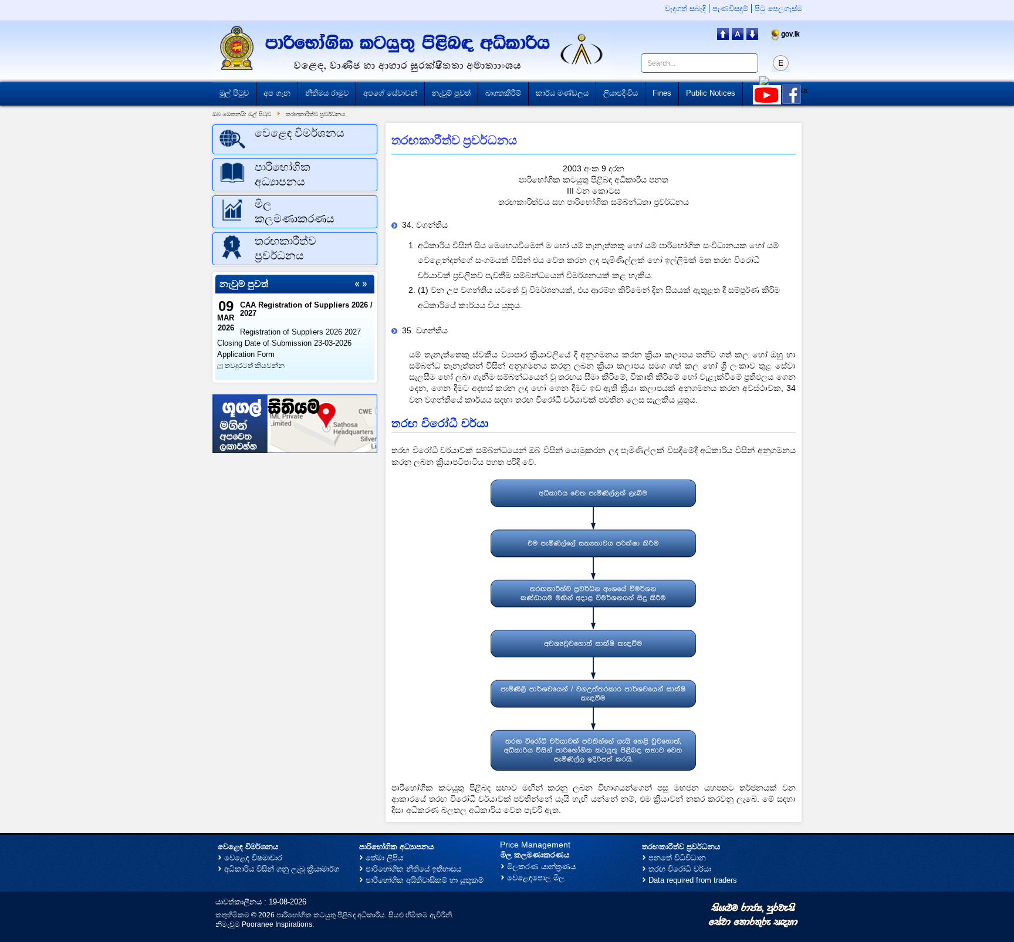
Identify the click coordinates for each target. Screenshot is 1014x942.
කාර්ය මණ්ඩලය (562, 93)
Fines (662, 93)
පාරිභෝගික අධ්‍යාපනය (396, 846)
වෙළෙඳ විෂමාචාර (253, 857)
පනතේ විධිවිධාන (677, 857)
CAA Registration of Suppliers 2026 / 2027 (306, 309)
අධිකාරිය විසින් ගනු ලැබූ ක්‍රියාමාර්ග (281, 869)
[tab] (294, 139)
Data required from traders (692, 880)
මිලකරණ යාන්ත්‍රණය (541, 866)
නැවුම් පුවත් (451, 93)
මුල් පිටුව (234, 93)
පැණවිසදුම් (730, 8)
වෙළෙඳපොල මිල (536, 877)
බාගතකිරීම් (503, 93)
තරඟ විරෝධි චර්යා (679, 869)
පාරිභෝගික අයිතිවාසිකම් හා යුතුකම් (425, 880)
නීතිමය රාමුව (327, 93)
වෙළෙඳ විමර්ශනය (248, 846)
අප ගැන (276, 93)
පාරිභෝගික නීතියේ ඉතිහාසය (413, 869)
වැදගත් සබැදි (685, 8)
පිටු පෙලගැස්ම (778, 8)
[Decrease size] (752, 37)
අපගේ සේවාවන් (390, 93)
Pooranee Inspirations (277, 924)
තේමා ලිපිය (384, 857)
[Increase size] (723, 37)
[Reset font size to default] (737, 37)
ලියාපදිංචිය (620, 93)
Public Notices (710, 93)
